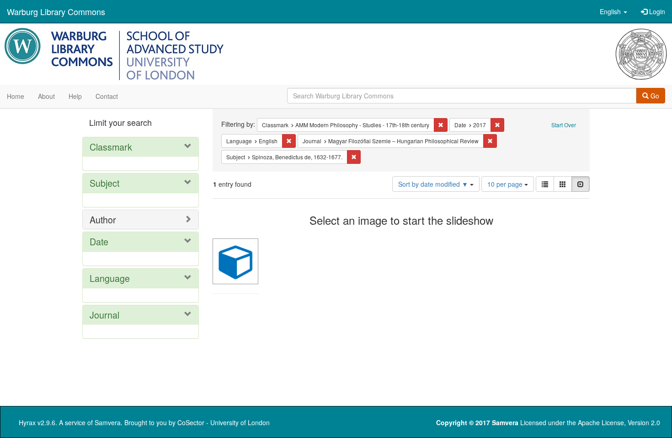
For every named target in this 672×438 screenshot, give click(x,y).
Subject (104, 182)
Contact (107, 96)
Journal (104, 314)
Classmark (111, 146)
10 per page (505, 184)
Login (656, 11)
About (46, 96)
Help (75, 96)
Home (15, 96)
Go (654, 95)
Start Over (563, 125)
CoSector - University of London (223, 422)
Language (110, 278)
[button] (613, 11)
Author (103, 219)
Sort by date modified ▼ (434, 184)
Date (99, 241)
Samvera (108, 422)
